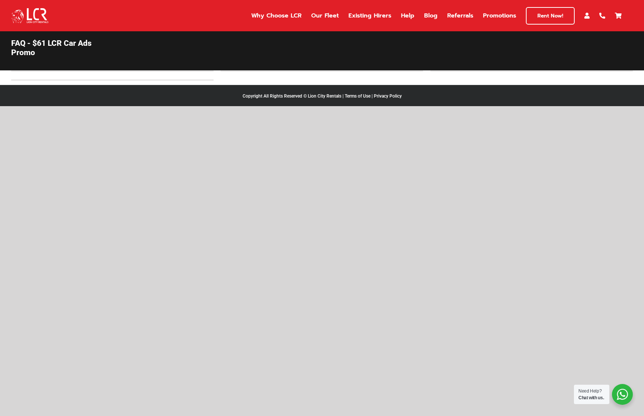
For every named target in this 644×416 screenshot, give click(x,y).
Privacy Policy (388, 96)
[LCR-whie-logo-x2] (29, 11)
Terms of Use (357, 96)
